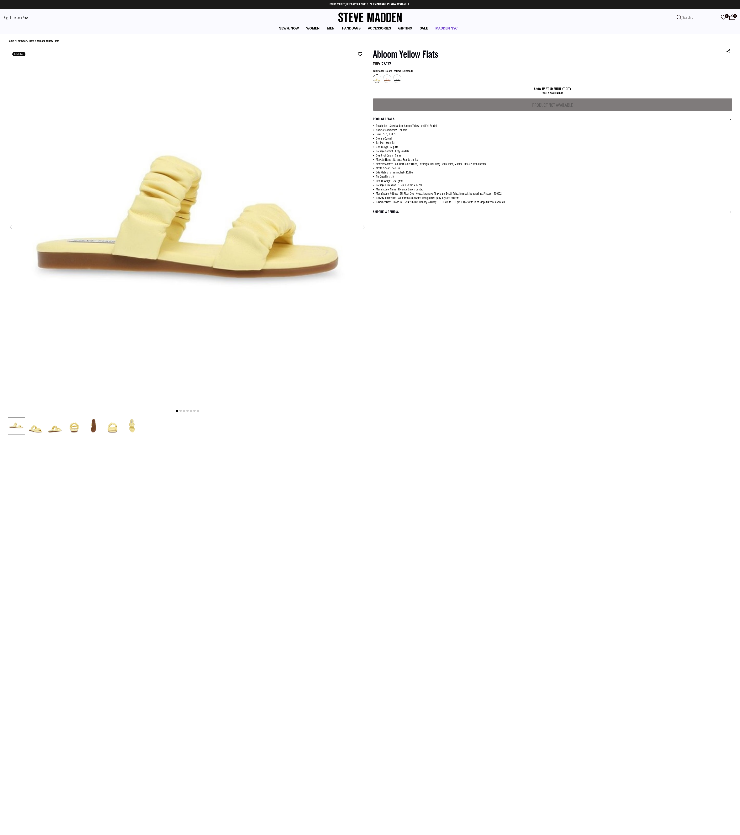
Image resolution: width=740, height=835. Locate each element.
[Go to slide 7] (198, 411)
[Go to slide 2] (180, 411)
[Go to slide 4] (187, 411)
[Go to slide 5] (191, 411)
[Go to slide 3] (184, 411)
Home (11, 41)
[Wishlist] (360, 54)
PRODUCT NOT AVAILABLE (552, 105)
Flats (31, 41)
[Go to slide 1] (177, 411)
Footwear (21, 41)
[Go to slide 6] (194, 411)
